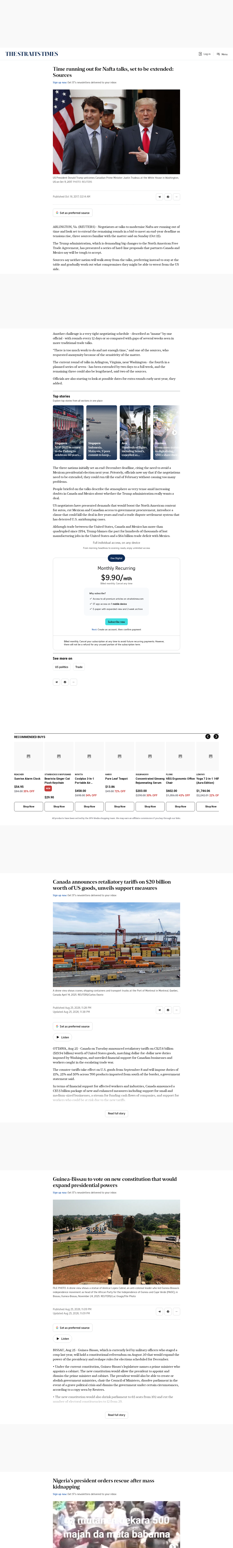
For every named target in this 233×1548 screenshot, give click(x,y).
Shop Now (28, 806)
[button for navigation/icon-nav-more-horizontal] (176, 196)
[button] (204, 54)
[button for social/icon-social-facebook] (168, 196)
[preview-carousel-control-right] (174, 432)
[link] (31, 54)
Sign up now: (60, 82)
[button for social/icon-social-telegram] (159, 196)
